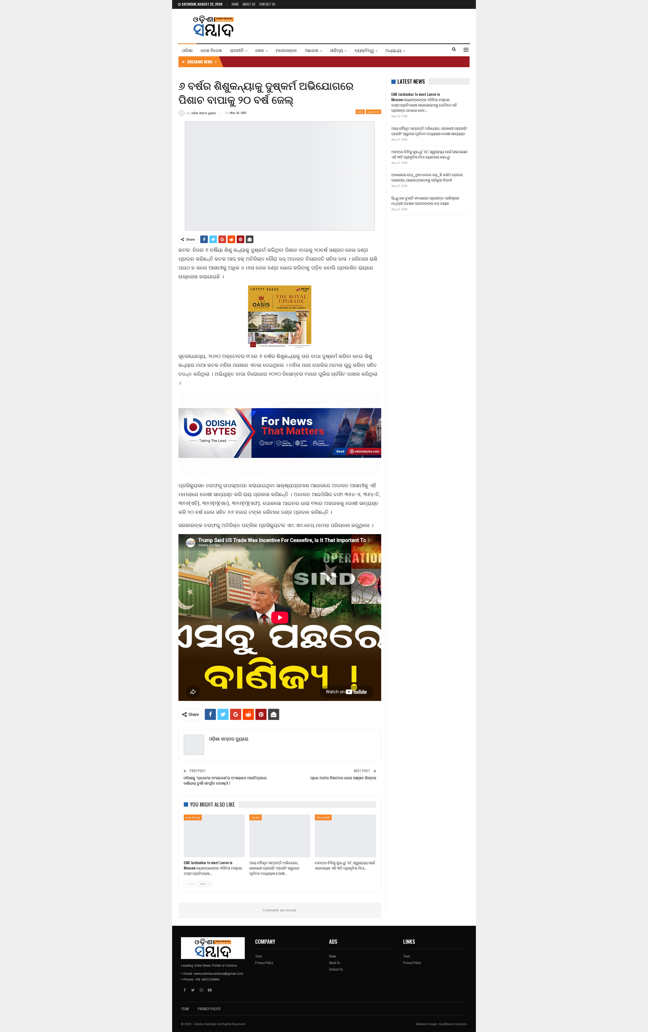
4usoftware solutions (453, 1024)
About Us (248, 4)
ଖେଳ (259, 50)
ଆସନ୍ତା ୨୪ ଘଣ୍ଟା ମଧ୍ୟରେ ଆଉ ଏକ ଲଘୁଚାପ (263, 61)
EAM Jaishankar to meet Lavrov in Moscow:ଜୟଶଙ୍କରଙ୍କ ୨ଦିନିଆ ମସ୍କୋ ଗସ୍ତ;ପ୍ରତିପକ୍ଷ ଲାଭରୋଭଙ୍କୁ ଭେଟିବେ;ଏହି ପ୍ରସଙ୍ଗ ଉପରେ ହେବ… (424, 102)
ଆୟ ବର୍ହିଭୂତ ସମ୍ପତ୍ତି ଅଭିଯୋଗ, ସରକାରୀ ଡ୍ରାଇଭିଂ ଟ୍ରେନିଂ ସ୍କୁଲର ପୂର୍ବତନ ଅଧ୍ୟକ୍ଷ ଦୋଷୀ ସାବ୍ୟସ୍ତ (429, 130)
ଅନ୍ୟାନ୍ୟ (393, 50)
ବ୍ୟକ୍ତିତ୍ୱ (364, 50)
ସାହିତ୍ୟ (336, 50)
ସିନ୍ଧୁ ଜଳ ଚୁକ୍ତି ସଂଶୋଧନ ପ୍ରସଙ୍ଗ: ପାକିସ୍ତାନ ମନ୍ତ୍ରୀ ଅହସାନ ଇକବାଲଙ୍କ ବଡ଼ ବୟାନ (425, 200)
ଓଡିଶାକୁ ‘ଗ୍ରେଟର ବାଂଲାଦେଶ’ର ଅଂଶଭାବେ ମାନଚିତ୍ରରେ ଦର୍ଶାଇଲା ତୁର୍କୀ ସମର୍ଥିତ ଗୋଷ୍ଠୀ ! (225, 780)
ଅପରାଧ (255, 817)
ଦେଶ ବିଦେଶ (211, 50)
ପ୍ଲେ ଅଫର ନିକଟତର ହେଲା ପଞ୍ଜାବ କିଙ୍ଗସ (343, 777)
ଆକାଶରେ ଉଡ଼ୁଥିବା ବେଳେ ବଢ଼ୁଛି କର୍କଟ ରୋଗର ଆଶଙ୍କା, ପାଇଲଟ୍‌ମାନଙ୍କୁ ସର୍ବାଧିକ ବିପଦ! (427, 177)
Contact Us (267, 4)
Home (235, 4)
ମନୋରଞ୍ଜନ (286, 50)
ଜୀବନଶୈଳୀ (323, 817)
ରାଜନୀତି (237, 50)
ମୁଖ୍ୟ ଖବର (373, 112)
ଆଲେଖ (311, 50)
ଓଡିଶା (187, 50)
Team (258, 955)
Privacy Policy (264, 962)
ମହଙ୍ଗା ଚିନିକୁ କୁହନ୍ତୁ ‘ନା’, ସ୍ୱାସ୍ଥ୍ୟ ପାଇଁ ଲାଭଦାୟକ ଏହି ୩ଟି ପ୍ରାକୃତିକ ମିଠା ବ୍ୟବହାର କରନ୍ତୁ (429, 154)
